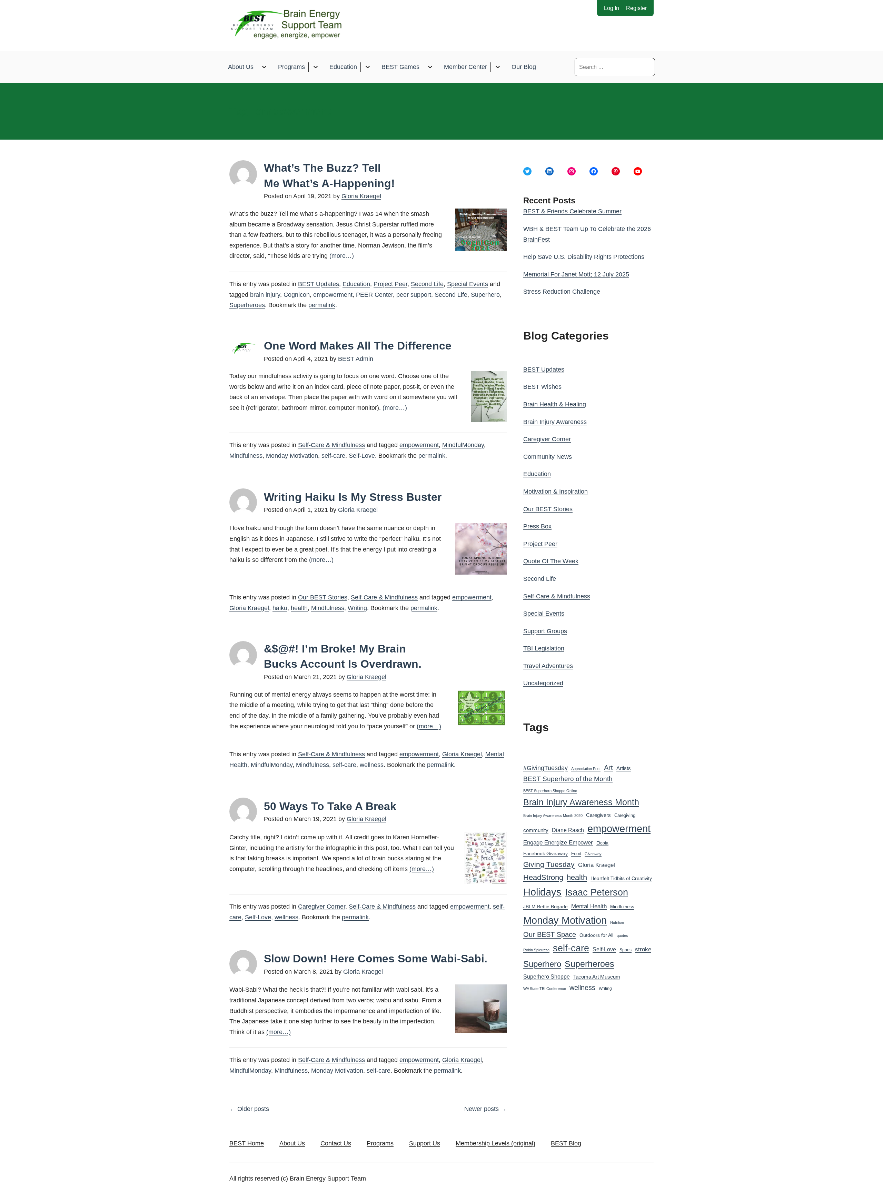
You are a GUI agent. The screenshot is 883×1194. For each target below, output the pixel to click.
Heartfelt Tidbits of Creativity (621, 878)
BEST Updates (318, 284)
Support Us (424, 1143)
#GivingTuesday (545, 768)
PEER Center (374, 294)
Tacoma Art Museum (596, 977)
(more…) (341, 255)
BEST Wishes (542, 386)
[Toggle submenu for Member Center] (497, 67)
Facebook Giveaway (545, 853)
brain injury (265, 294)
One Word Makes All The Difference (358, 346)
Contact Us (335, 1143)
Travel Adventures (548, 665)
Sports (625, 950)
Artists (623, 768)
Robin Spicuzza (536, 950)
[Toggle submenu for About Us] (264, 67)
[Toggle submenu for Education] (367, 67)
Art (608, 767)
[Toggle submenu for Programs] (315, 67)
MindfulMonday (463, 445)
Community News (547, 456)
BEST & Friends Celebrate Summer (572, 211)
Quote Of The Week (550, 561)
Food (576, 853)
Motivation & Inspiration (555, 491)
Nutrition (617, 922)
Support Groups (545, 631)
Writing (357, 608)
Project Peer (390, 284)
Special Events (467, 284)
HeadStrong (543, 877)
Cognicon (297, 294)
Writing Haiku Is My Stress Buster (353, 497)
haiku (279, 608)
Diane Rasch (568, 830)
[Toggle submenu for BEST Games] (430, 67)
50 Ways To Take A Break (330, 806)
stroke (643, 949)
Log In (611, 8)
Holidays (542, 892)
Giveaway (593, 854)
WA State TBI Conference (544, 988)
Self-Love (362, 455)
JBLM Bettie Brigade (545, 906)
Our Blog (524, 66)
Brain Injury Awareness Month (581, 802)
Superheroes (247, 305)
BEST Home (246, 1143)
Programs (291, 66)
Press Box (537, 526)
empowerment (333, 294)
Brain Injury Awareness (555, 421)
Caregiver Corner (321, 906)
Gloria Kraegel (361, 196)
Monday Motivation (292, 455)
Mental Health (589, 906)
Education (343, 66)
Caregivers (598, 815)
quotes (622, 935)
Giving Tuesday (549, 864)
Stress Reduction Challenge (561, 291)
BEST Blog (566, 1143)
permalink (321, 305)
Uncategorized (543, 683)
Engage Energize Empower (558, 842)
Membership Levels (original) (495, 1143)
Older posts (249, 1108)
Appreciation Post (586, 769)
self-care (333, 455)
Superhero (485, 294)
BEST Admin (355, 358)
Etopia (602, 843)
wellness (372, 764)
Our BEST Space (549, 934)
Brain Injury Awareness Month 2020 (553, 815)
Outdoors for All (596, 935)
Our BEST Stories (322, 597)
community (535, 830)
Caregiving (624, 815)
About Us (241, 66)
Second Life (427, 284)
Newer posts (485, 1108)
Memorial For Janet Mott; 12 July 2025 (576, 274)
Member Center (465, 66)
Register (636, 8)
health (299, 608)
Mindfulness (245, 455)
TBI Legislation (543, 648)
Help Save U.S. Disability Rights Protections (583, 256)
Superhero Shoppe (546, 976)
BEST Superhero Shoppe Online (550, 791)
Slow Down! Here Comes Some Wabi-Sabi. (375, 958)
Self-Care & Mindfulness (331, 445)
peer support (413, 294)
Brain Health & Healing (554, 404)
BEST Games (400, 66)
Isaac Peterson (596, 892)
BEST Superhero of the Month (568, 778)
